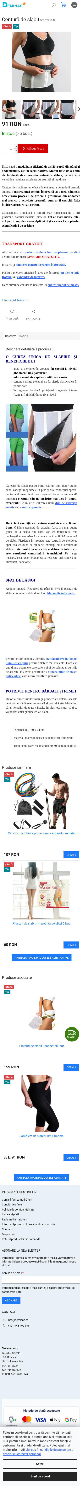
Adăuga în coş (35, 148)
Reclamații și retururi (14, 1219)
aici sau (30, 1450)
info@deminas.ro (18, 1319)
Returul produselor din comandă (21, 1239)
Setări (40, 1464)
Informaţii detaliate (13, 300)
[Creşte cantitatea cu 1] (16, 146)
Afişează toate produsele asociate (41, 1177)
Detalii (71, 1067)
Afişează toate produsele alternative (42, 957)
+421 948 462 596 (19, 1325)
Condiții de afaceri (12, 1204)
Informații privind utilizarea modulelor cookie (28, 1224)
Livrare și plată (10, 1214)
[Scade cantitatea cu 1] (16, 151)
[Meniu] (74, 5)
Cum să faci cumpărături (16, 1199)
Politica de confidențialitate (18, 1209)
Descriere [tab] (10, 336)
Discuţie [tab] (23, 336)
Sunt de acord (40, 1476)
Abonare (11, 1300)
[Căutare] (54, 5)
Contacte (7, 1229)
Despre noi (8, 1234)
